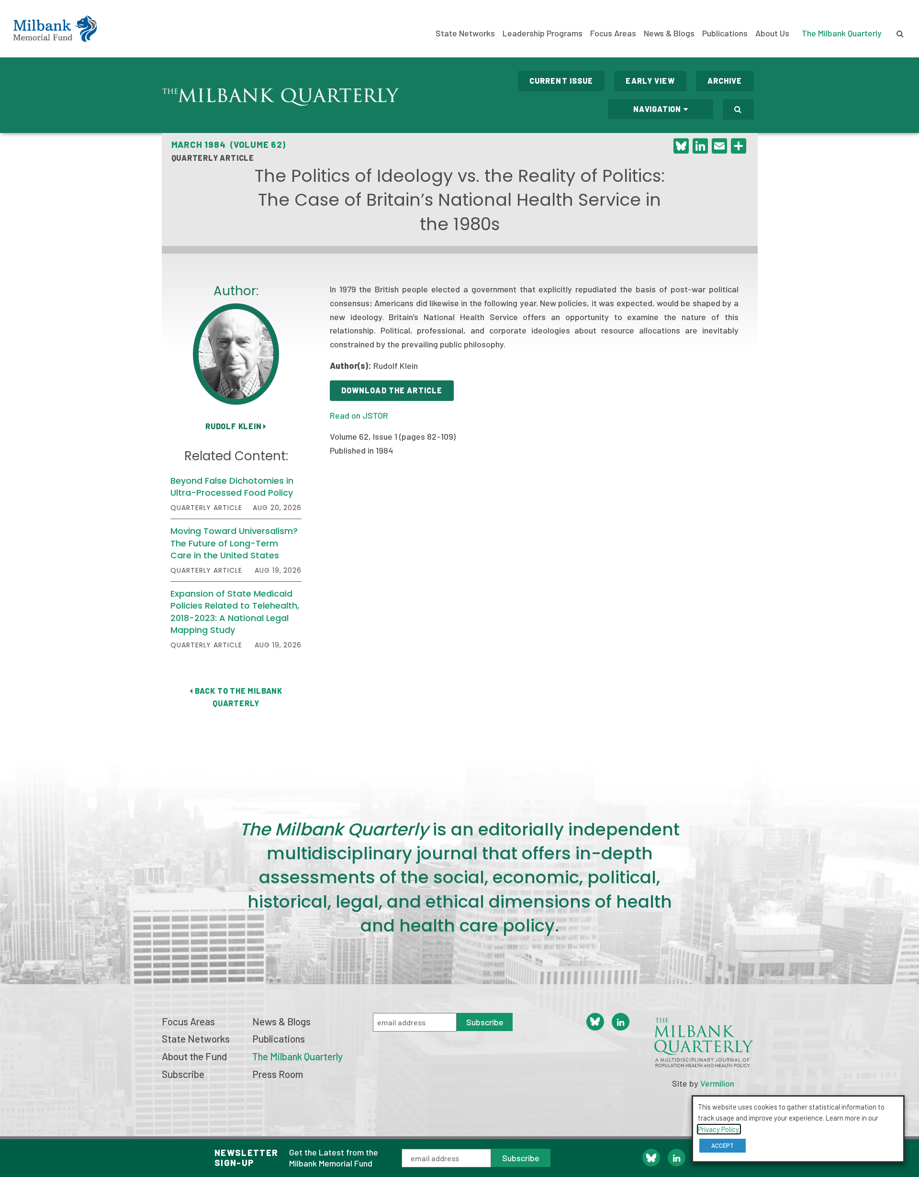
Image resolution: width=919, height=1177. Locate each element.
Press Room (277, 1074)
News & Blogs (669, 33)
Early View (650, 80)
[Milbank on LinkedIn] (676, 1157)
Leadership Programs (543, 33)
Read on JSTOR (359, 415)
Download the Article (391, 390)
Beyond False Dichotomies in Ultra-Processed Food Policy (231, 487)
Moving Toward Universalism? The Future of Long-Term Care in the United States (234, 543)
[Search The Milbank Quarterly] (738, 109)
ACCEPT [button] (722, 1145)
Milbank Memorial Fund (55, 28)
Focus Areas (613, 33)
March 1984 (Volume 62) (228, 144)
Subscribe (520, 1158)
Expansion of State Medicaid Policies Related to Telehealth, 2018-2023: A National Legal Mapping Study (234, 612)
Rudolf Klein (234, 426)
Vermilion (717, 1083)
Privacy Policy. (719, 1129)
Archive (724, 80)
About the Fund (194, 1056)
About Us (772, 33)
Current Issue (561, 80)
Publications (725, 33)
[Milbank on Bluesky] (651, 1157)
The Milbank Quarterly (842, 33)
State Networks (465, 33)
